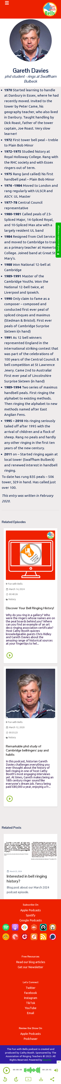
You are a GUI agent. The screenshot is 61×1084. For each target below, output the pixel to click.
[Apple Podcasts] (15, 929)
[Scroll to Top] (54, 1054)
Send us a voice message (58, 238)
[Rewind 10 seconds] (5, 1079)
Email (30, 1013)
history (12, 599)
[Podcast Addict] (34, 939)
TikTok (30, 1002)
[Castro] (43, 929)
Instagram (30, 997)
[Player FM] (24, 939)
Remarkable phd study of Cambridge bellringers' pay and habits (27, 750)
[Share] (52, 1079)
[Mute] (56, 1070)
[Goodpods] (5, 939)
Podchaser (31, 1038)
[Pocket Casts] (15, 939)
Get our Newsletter (30, 967)
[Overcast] (52, 929)
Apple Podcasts (30, 910)
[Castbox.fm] (34, 929)
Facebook (30, 992)
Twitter (30, 987)
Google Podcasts (30, 920)
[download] (41, 1079)
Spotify (30, 915)
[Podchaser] (52, 939)
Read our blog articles (30, 962)
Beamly (47, 1059)
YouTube (30, 1008)
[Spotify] (5, 929)
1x (28, 1079)
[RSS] (43, 939)
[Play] (6, 1070)
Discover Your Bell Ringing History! (30, 608)
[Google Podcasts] (24, 929)
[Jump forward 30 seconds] (16, 1079)
